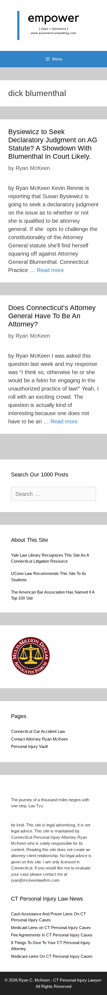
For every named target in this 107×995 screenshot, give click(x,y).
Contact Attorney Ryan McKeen (39, 739)
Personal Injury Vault (29, 746)
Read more (50, 270)
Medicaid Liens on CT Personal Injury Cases (51, 927)
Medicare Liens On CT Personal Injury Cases (51, 956)
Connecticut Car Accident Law (38, 731)
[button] (30, 656)
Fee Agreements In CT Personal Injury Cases (51, 935)
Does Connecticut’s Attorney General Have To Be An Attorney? (52, 316)
